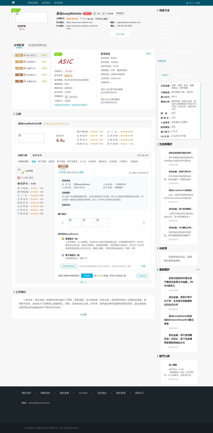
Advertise (83, 393)
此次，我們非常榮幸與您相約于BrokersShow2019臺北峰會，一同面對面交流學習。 (178, 196)
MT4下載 (120, 34)
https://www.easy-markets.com (79, 22)
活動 (73, 34)
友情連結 (101, 393)
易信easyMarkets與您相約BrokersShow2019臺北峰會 (181, 190)
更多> (198, 270)
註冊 (198, 3)
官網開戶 (141, 34)
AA (19, 55)
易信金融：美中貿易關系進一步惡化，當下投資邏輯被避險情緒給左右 (181, 209)
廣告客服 (120, 393)
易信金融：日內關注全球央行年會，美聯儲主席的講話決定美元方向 (181, 227)
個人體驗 (80, 172)
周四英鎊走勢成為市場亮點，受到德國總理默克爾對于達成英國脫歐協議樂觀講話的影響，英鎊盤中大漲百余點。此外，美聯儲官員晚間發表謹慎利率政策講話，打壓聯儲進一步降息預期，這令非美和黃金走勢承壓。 (178, 234)
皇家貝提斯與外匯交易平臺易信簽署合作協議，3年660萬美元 (181, 153)
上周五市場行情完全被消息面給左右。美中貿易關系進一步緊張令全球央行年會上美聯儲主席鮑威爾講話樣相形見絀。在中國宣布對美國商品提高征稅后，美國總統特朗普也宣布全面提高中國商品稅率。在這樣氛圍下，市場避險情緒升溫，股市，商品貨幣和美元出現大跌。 (178, 215)
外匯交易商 (33, 3)
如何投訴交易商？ (80, 105)
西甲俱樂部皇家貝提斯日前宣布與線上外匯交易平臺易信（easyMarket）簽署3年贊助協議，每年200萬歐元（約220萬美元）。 (178, 159)
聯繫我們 (45, 393)
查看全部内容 (69, 266)
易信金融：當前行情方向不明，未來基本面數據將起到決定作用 (181, 171)
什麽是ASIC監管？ (63, 105)
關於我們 (26, 393)
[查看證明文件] (110, 92)
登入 (191, 3)
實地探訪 (120, 13)
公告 (62, 34)
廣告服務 (64, 393)
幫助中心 (139, 393)
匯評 (85, 34)
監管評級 (59, 3)
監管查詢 (46, 3)
